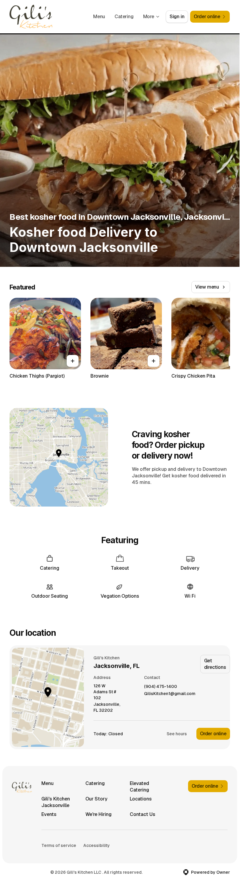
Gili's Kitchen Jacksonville (55, 802)
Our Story (96, 799)
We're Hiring (98, 814)
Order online (213, 733)
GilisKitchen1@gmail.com (169, 694)
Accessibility (96, 845)
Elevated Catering (139, 786)
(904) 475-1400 (160, 686)
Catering (124, 16)
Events (49, 814)
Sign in (177, 16)
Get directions (215, 664)
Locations (141, 799)
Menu (99, 16)
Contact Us (142, 814)
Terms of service (58, 845)
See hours (177, 733)
